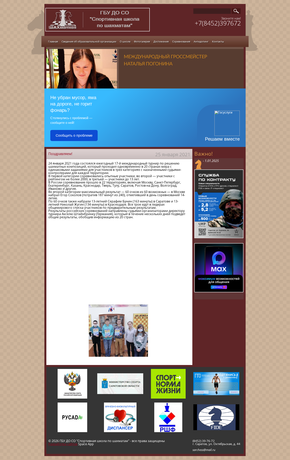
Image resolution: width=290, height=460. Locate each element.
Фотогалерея (142, 41)
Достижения (161, 41)
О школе (125, 41)
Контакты (218, 41)
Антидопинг (201, 41)
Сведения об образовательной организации (89, 41)
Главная (53, 41)
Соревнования (181, 41)
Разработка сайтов (62, 444)
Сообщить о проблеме (74, 135)
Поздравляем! (60, 153)
